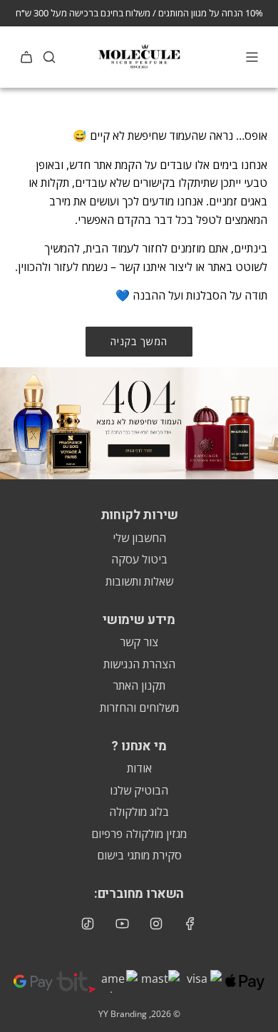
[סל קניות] (26, 57)
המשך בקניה (139, 341)
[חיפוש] (49, 57)
